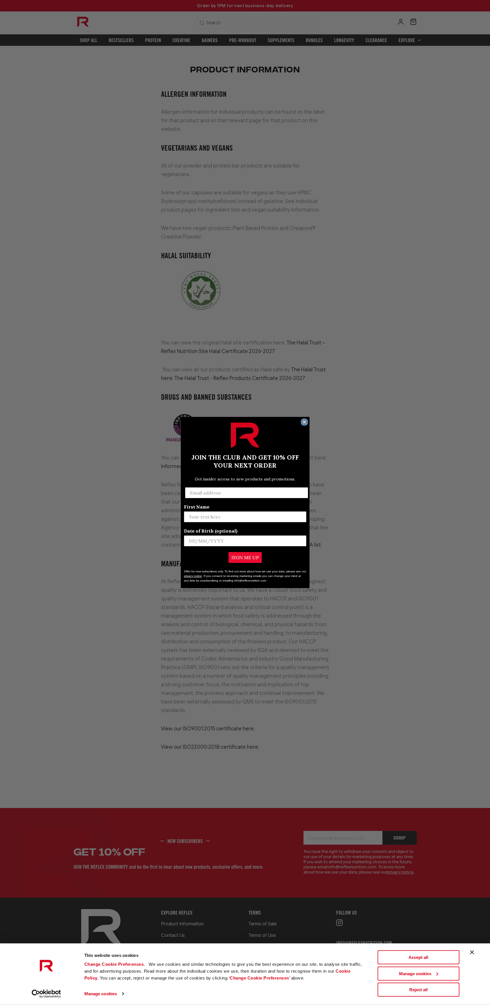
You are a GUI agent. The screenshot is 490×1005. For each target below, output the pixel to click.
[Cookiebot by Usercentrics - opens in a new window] (46, 994)
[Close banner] (472, 952)
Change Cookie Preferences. (115, 964)
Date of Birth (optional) (210, 531)
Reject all (418, 989)
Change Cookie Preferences (259, 978)
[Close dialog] (304, 422)
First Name (196, 507)
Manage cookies (100, 993)
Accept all (418, 957)
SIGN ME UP (245, 557)
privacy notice (193, 576)
